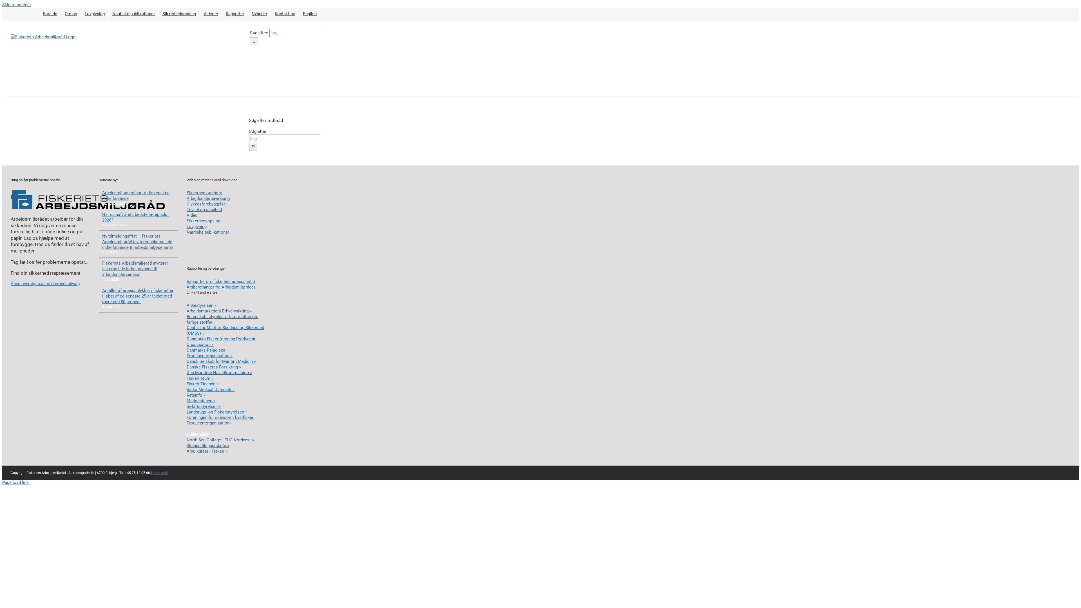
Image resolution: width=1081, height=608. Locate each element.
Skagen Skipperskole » (208, 445)
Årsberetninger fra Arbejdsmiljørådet (221, 287)
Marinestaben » (201, 400)
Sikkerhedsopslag (203, 220)
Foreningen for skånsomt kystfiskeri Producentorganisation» (220, 420)
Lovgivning (197, 226)
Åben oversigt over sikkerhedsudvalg (45, 283)
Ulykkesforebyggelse (206, 204)
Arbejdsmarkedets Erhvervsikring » (219, 311)
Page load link (15, 482)
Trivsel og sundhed (204, 209)
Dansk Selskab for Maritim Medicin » (221, 361)
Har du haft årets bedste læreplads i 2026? (135, 217)
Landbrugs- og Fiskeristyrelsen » (217, 412)
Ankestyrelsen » (201, 305)
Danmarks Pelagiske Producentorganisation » (210, 353)
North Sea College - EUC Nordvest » (220, 439)
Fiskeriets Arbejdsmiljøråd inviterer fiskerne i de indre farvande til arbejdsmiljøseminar (135, 269)
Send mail (160, 473)
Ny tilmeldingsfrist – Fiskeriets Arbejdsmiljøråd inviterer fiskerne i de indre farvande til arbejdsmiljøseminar (137, 242)
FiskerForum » (200, 378)
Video (192, 215)
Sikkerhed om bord (204, 192)
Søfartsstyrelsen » (204, 406)
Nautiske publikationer (208, 232)
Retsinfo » (196, 395)
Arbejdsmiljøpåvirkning (208, 198)
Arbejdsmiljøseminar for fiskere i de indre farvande (135, 195)
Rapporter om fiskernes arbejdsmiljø (221, 281)
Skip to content (16, 4)
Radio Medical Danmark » (210, 389)
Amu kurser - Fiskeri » (207, 451)
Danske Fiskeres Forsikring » (214, 367)
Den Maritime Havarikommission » (219, 372)
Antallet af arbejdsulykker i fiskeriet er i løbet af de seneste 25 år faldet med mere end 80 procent (137, 296)
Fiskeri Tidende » (202, 383)
